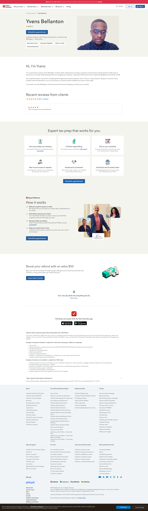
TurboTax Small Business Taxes (58, 418)
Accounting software (104, 449)
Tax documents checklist (57, 471)
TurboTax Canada (31, 415)
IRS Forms (28, 400)
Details (100, 2)
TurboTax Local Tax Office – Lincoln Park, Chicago (61, 440)
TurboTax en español (32, 424)
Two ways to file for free (32, 459)
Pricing (69, 6)
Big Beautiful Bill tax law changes (35, 466)
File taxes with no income (106, 405)
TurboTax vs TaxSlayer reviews (83, 457)
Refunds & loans (46, 6)
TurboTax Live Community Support (35, 449)
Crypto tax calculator (56, 464)
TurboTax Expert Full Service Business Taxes (60, 413)
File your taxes (18, 6)
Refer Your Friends (31, 469)
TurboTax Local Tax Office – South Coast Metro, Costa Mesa (61, 436)
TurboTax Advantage (80, 405)
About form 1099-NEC (105, 408)
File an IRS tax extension (32, 457)
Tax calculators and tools (57, 449)
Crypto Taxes (29, 408)
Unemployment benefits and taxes (108, 420)
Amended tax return (104, 410)
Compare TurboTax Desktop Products (85, 396)
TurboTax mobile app (32, 420)
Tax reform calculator (56, 473)
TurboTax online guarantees (33, 398)
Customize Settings (139, 507)
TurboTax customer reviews (82, 449)
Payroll (101, 452)
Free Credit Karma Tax (105, 464)
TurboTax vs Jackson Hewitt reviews (84, 461)
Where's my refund (31, 454)
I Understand (123, 507)
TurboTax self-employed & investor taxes (61, 398)
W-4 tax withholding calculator (58, 459)
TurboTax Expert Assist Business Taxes (60, 416)
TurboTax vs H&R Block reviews (83, 454)
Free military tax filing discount (58, 400)
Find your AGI (103, 417)
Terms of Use (82, 498)
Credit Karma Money (31, 410)
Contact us (29, 452)
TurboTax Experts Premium (57, 405)
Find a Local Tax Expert (56, 427)
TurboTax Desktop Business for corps (85, 408)
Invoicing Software (104, 473)
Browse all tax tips (104, 396)
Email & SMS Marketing (105, 469)
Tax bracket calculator (56, 454)
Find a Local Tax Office (56, 429)
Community (29, 464)
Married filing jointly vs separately (108, 398)
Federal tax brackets (104, 429)
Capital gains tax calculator (57, 466)
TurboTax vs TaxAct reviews (82, 459)
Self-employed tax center (33, 403)
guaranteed (40, 151)
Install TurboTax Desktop (81, 400)
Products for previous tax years (34, 417)
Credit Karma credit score (106, 461)
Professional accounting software (108, 459)
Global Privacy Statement (37, 506)
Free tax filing (54, 393)
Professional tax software (106, 457)
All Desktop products (81, 398)
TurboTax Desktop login (81, 393)
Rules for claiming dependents (107, 403)
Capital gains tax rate (105, 412)
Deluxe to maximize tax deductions (60, 396)
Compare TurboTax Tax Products (35, 393)
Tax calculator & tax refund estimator (60, 452)
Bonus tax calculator (55, 469)
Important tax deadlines (105, 427)
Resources (59, 6)
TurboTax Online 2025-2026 (33, 396)
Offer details (83, 149)
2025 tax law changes (105, 431)
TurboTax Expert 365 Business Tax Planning (59, 421)
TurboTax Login (30, 461)
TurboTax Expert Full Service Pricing (60, 410)
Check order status (80, 403)
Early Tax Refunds (31, 422)
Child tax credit (103, 424)
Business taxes (31, 6)
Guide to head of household (107, 400)
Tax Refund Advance (31, 405)
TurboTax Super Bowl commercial (84, 452)
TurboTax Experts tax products (58, 403)
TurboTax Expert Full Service (58, 408)
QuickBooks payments (105, 454)
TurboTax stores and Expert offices (59, 425)
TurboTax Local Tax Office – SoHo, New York (61, 432)
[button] (74, 378)
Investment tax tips (104, 422)
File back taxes (103, 415)
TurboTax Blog (30, 412)
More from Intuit (103, 466)
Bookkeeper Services (105, 471)
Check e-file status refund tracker (59, 457)
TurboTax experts (30, 13)
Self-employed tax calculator (58, 461)
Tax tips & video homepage (106, 393)
